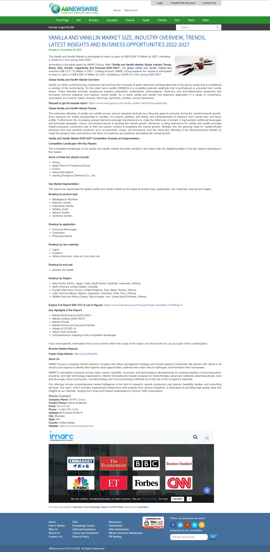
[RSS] (202, 525)
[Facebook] (173, 525)
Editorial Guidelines (84, 529)
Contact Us (209, 3)
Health (146, 20)
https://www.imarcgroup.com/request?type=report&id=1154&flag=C (143, 305)
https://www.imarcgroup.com (76, 425)
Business (94, 20)
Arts (79, 20)
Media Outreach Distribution (126, 533)
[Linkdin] (187, 525)
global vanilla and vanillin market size (149, 67)
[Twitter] (180, 525)
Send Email (63, 406)
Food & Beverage (91, 507)
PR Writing (115, 536)
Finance (130, 20)
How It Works (57, 525)
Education (112, 20)
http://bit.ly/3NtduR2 (85, 353)
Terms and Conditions (86, 533)
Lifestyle (162, 20)
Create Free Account (182, 3)
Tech (177, 20)
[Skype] (194, 525)
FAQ (75, 522)
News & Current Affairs (112, 507)
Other (205, 20)
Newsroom (131, 10)
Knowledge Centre (84, 525)
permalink (143, 507)
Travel (191, 20)
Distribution (116, 525)
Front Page (62, 20)
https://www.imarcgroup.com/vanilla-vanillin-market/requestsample (128, 103)
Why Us (53, 529)
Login (159, 3)
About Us (54, 533)
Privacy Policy (81, 536)
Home (117, 10)
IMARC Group (77, 399)
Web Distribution (119, 529)
